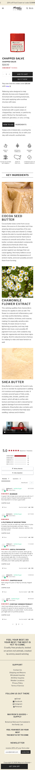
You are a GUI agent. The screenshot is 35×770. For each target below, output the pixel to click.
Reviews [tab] (4, 478)
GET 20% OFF (14, 766)
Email (18, 699)
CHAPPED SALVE (5, 503)
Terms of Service (17, 686)
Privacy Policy (17, 683)
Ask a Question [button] (18, 473)
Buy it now (22, 79)
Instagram (18, 704)
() (32, 8)
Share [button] (5, 507)
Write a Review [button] (18, 468)
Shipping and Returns (17, 672)
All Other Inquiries (17, 678)
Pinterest (18, 707)
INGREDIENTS (20, 125)
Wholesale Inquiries (17, 675)
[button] (30, 507)
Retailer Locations (17, 680)
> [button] (22, 624)
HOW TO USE (8, 125)
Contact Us (17, 670)
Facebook (18, 701)
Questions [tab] (15, 478)
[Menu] (3, 8)
